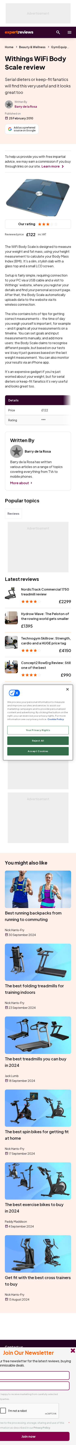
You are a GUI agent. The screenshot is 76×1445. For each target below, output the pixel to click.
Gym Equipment (62, 47)
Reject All (38, 740)
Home (9, 47)
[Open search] (58, 32)
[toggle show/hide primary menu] (69, 32)
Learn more (51, 166)
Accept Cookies (38, 751)
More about (19, 483)
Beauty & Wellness (32, 47)
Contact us (14, 1347)
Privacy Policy (42, 1427)
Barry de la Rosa (26, 106)
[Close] (67, 689)
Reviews (13, 513)
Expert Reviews (18, 32)
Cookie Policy (55, 719)
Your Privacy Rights (38, 730)
